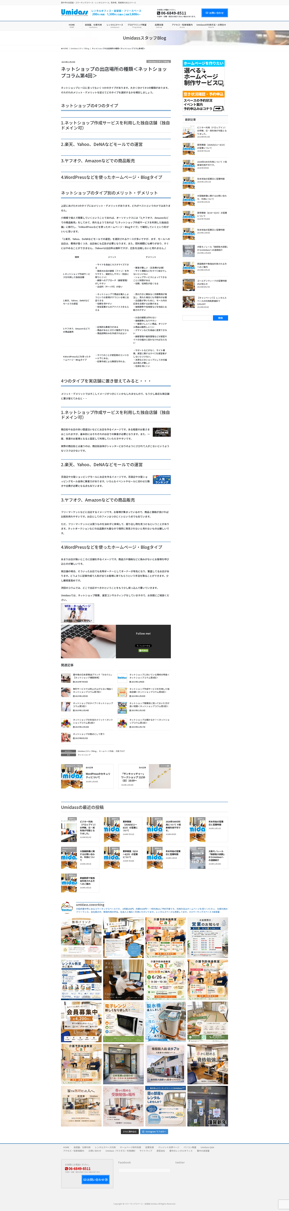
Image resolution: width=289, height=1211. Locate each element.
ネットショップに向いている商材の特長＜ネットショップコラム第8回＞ (149, 676)
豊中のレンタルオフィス (181, 1150)
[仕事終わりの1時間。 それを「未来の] (207, 1064)
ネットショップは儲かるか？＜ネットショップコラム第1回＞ (149, 721)
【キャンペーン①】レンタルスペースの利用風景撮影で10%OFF (212, 301)
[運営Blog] (197, 856)
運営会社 (161, 1150)
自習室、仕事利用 (82, 1147)
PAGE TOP (279, 1172)
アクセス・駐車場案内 (73, 1150)
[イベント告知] (160, 772)
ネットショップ (84, 754)
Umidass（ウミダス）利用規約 (120, 1150)
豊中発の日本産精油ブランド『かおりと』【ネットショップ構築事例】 (93, 676)
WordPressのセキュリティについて (98, 775)
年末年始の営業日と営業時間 (211, 178)
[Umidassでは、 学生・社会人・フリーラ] (81, 1022)
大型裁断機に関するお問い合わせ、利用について (212, 197)
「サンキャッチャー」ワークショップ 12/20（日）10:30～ (133, 777)
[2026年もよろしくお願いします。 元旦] (207, 1106)
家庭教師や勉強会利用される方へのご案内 (87, 880)
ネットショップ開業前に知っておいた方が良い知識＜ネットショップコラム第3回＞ (149, 705)
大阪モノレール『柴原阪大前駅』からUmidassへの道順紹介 (212, 248)
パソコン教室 (190, 1147)
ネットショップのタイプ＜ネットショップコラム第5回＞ (93, 705)
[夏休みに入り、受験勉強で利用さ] (123, 937)
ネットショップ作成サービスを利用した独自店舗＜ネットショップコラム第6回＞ (149, 690)
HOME (66, 1147)
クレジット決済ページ (168, 1147)
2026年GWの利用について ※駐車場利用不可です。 (212, 163)
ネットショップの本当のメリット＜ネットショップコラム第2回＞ (93, 721)
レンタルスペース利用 (105, 1147)
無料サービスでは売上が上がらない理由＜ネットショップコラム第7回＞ (93, 690)
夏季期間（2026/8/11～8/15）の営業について (211, 146)
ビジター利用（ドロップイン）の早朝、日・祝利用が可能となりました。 (212, 130)
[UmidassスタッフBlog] (72, 770)
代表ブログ (120, 751)
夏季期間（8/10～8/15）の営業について (130, 854)
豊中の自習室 (203, 1150)
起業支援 (149, 1147)
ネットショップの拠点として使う (89, 733)
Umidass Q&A (207, 1147)
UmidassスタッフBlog (158, 61)
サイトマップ (146, 1150)
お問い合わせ (216, 13)
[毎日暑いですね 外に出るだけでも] (81, 937)
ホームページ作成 (106, 751)
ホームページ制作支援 (130, 1147)
